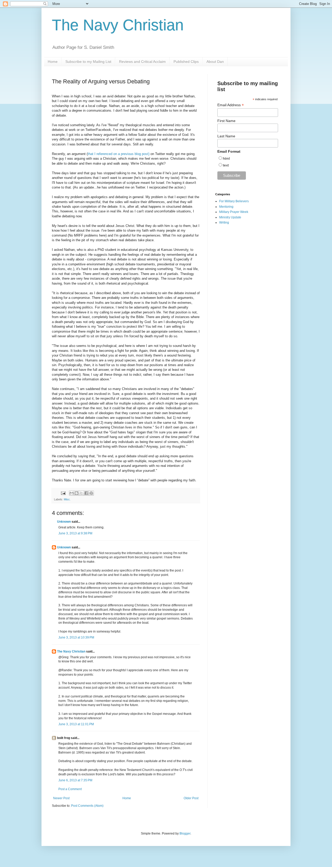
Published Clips (186, 61)
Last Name (226, 136)
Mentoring (226, 207)
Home (53, 61)
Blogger (184, 833)
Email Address (230, 105)
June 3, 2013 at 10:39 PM (76, 637)
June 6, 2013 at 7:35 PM (75, 780)
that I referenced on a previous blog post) (118, 154)
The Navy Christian (118, 25)
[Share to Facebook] (86, 493)
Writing (224, 222)
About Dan (215, 61)
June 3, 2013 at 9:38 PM (75, 533)
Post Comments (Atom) (87, 806)
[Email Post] (63, 492)
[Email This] (71, 493)
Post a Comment (70, 789)
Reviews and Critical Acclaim (142, 61)
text (226, 165)
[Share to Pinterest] (91, 493)
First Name (226, 121)
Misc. (67, 499)
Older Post (191, 798)
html (226, 158)
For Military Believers (234, 201)
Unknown (64, 521)
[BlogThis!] (76, 493)
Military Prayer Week (233, 212)
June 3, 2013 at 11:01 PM (76, 724)
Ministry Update (230, 217)
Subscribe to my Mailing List (88, 61)
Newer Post (61, 798)
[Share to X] (81, 493)
